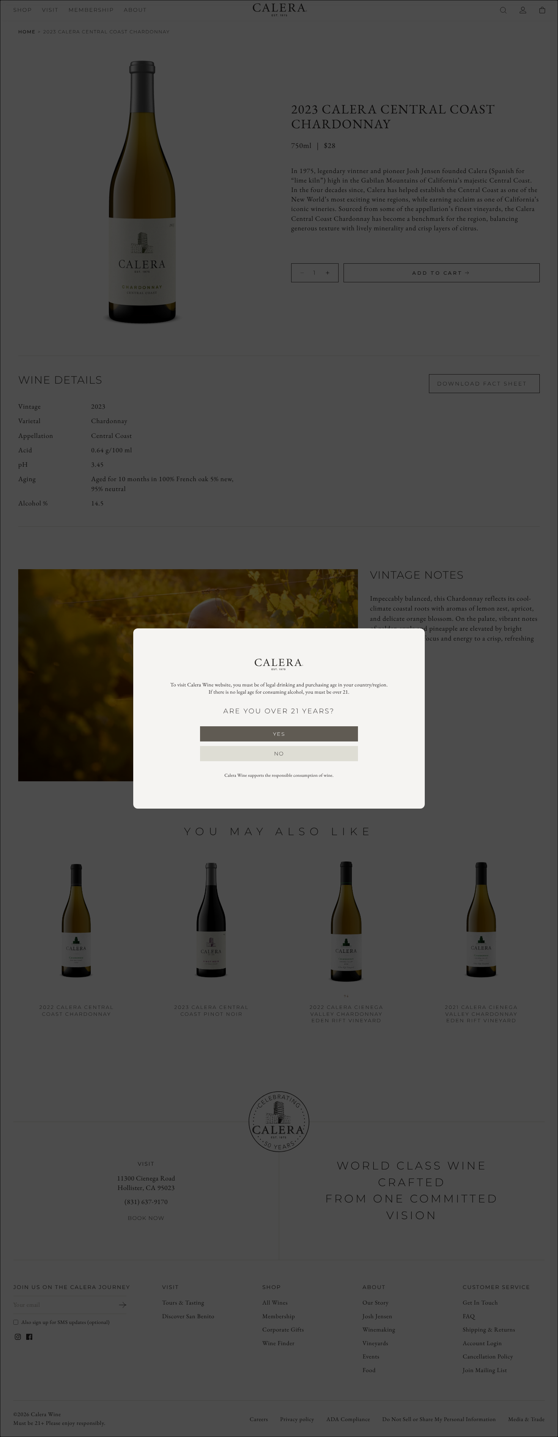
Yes (279, 733)
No (279, 753)
